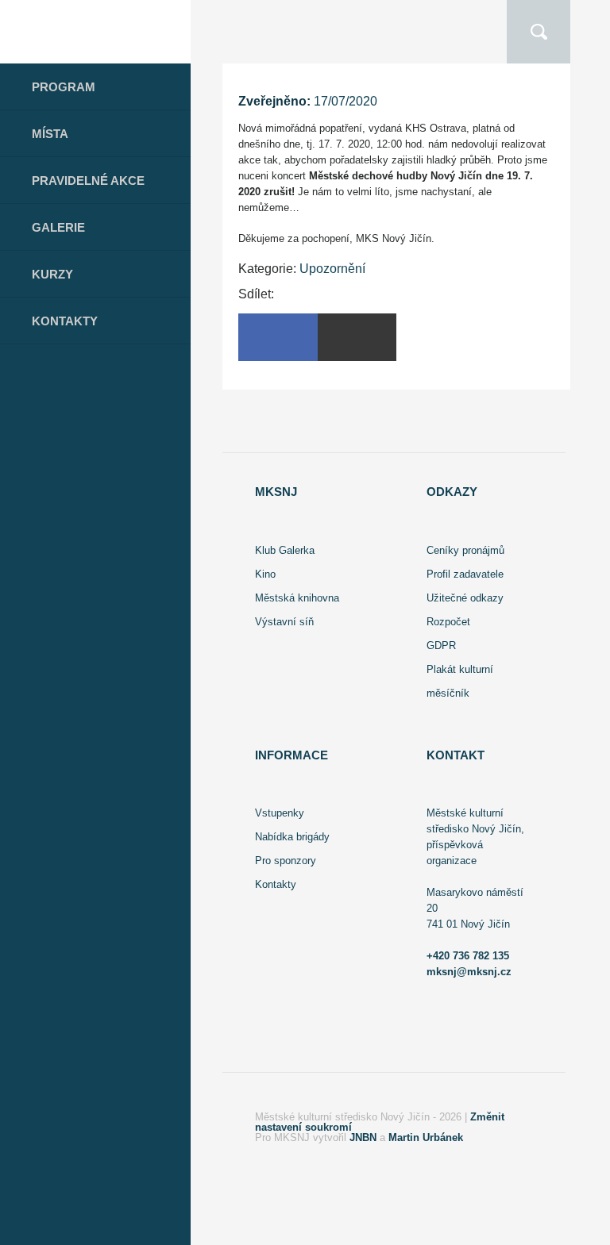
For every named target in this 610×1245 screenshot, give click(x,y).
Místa (50, 133)
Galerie (58, 227)
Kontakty (65, 321)
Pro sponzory (285, 861)
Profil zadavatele (465, 574)
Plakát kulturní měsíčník (460, 681)
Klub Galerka (285, 550)
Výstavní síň (284, 622)
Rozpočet (448, 622)
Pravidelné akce (88, 180)
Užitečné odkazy (465, 598)
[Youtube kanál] (133, 1227)
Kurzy (52, 274)
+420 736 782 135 (468, 956)
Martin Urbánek (425, 1137)
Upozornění (332, 268)
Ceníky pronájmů (465, 550)
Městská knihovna (297, 598)
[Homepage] (95, 31)
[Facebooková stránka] (51, 1227)
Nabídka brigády (292, 837)
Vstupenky (279, 813)
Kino (265, 574)
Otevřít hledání (538, 31)
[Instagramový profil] (89, 1227)
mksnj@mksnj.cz (469, 972)
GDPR (441, 645)
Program (63, 87)
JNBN (362, 1137)
